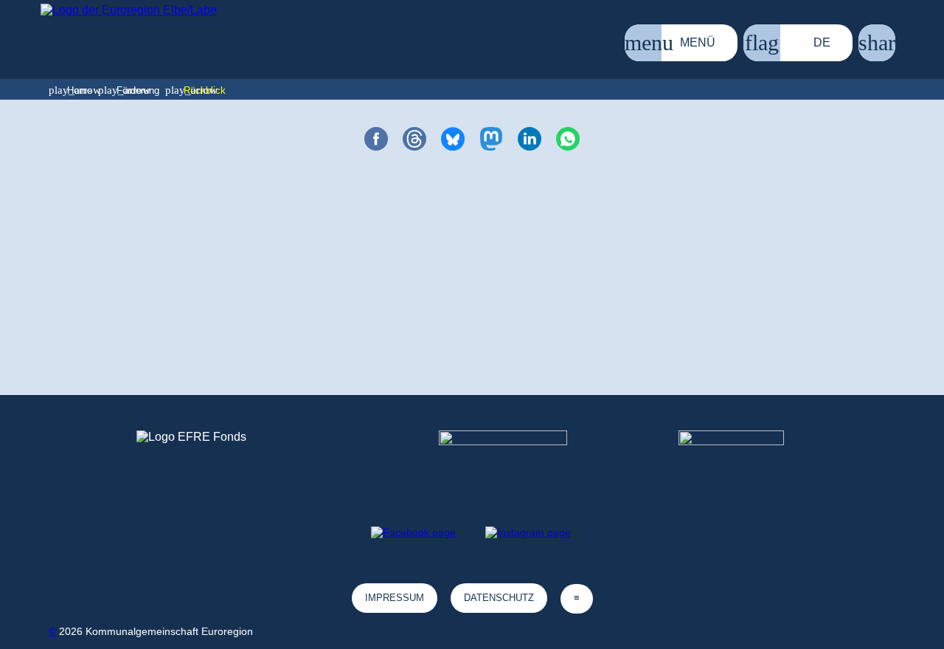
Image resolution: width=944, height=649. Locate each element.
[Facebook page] (413, 532)
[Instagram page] (528, 532)
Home (79, 90)
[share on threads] (414, 138)
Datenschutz (499, 597)
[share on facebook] (376, 138)
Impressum (394, 597)
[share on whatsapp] (567, 138)
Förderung (138, 90)
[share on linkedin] (529, 138)
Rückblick (205, 90)
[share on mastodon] (491, 138)
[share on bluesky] (452, 138)
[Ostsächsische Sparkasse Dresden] (743, 457)
